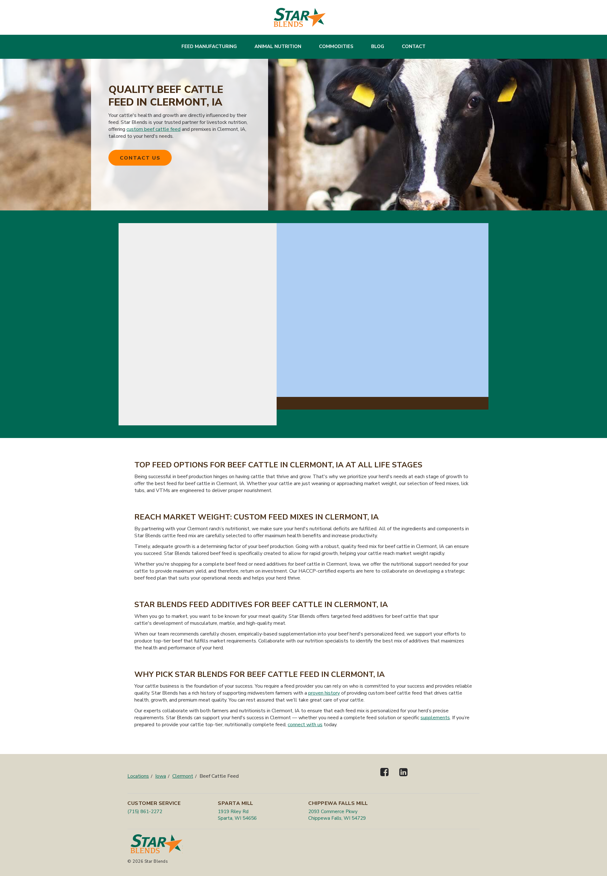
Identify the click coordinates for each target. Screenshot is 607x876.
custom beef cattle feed (153, 129)
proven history (324, 693)
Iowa (160, 776)
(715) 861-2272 (144, 811)
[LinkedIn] (403, 777)
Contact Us (140, 158)
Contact (414, 46)
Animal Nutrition (277, 46)
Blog (377, 46)
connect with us (305, 724)
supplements (435, 717)
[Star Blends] (300, 17)
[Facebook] (384, 777)
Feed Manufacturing (209, 46)
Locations (138, 776)
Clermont (182, 776)
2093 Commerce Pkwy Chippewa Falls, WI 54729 (337, 814)
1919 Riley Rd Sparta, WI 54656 (237, 814)
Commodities (336, 46)
